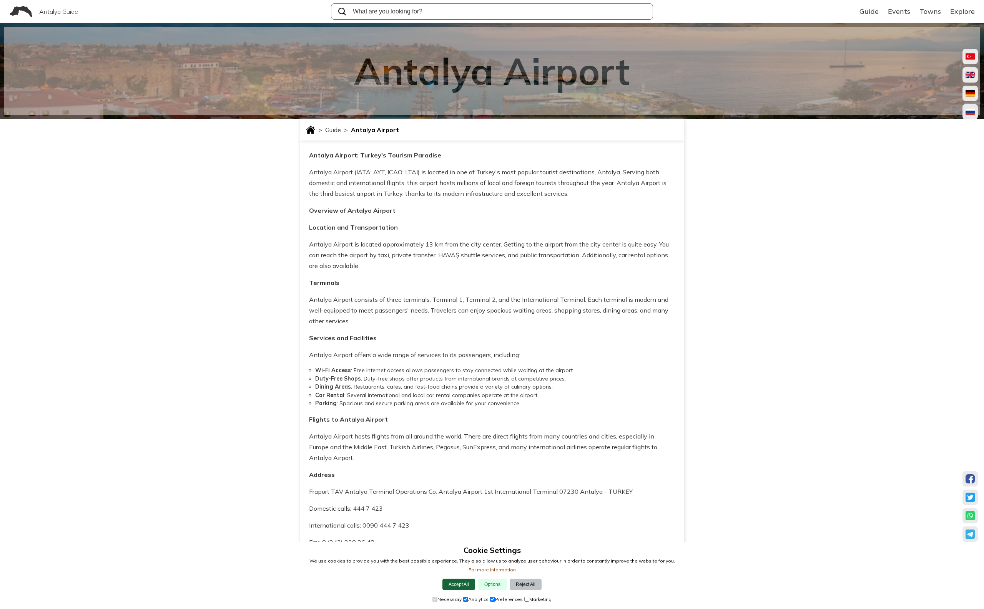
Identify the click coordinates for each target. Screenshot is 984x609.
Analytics (478, 599)
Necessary (449, 599)
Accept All (459, 584)
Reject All (525, 584)
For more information (492, 570)
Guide (336, 130)
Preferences (509, 599)
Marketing (540, 599)
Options (492, 584)
